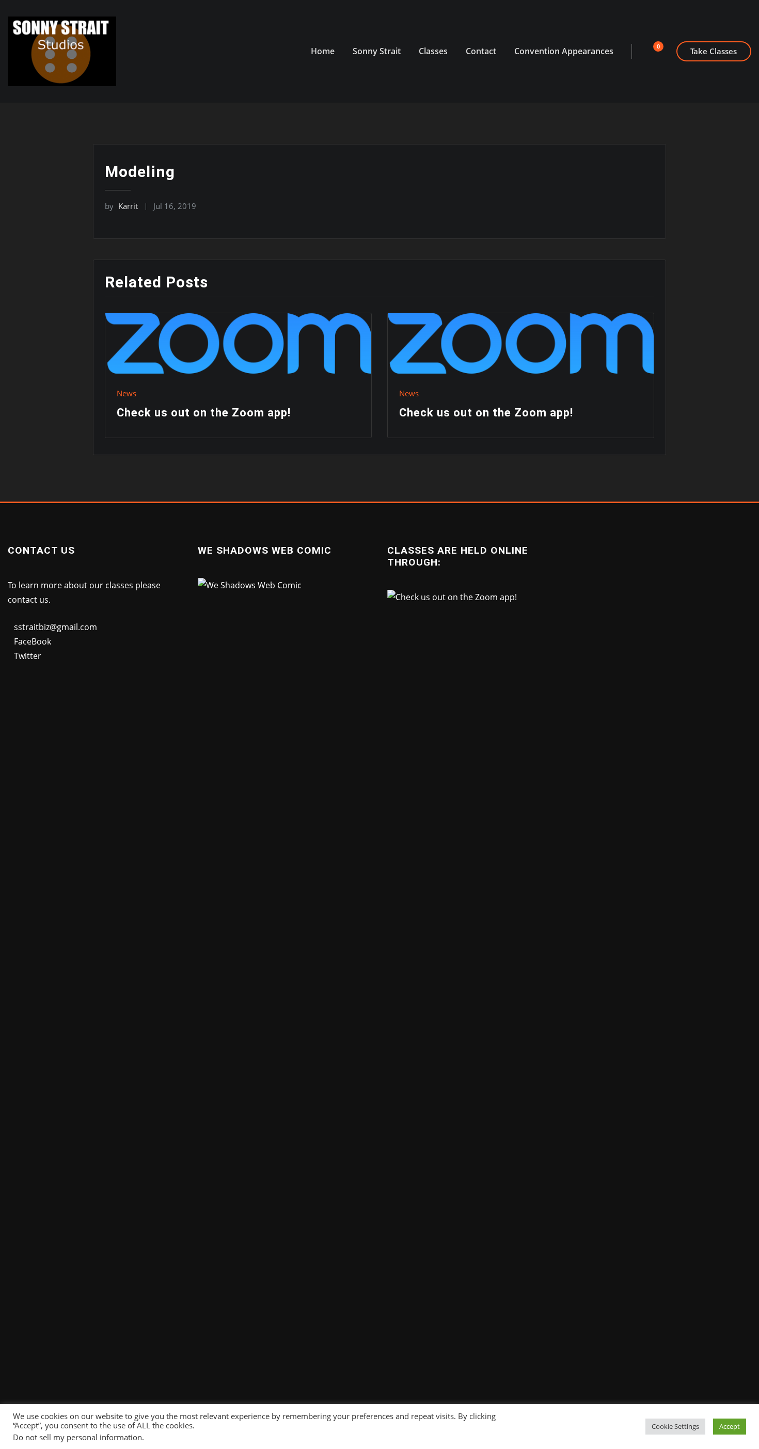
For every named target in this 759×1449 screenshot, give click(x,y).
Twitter (27, 656)
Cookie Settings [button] (675, 1426)
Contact (481, 51)
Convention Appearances (563, 51)
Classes (433, 51)
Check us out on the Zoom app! (204, 412)
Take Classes (713, 51)
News (126, 393)
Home (323, 51)
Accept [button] (729, 1426)
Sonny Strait (377, 51)
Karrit (121, 206)
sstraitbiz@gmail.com (55, 627)
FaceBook (32, 641)
